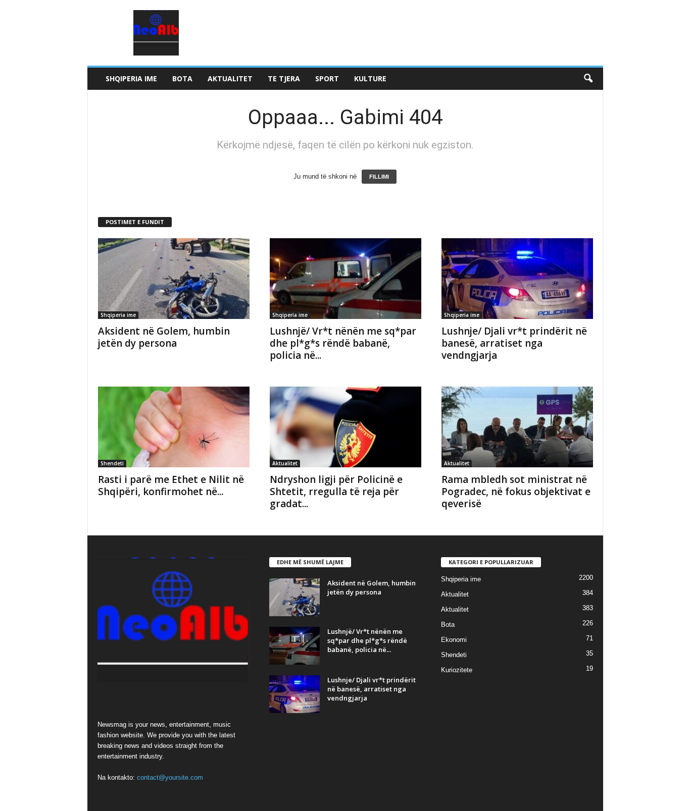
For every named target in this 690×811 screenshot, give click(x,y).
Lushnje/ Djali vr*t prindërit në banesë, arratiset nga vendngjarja (514, 343)
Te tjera (284, 78)
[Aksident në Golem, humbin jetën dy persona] (174, 278)
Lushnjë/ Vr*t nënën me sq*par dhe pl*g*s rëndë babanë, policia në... (343, 343)
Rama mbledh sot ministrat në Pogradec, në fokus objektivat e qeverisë (515, 491)
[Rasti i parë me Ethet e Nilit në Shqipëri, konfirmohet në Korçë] (174, 427)
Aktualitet (230, 78)
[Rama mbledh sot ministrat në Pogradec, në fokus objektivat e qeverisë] (517, 427)
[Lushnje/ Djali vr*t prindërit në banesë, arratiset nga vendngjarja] (517, 278)
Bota (182, 78)
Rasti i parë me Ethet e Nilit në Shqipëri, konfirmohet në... (171, 485)
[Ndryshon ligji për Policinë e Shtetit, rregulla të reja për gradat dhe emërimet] (345, 427)
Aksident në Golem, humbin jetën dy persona (164, 337)
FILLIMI (379, 177)
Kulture (370, 78)
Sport (327, 78)
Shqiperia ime (131, 78)
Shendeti (112, 463)
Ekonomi (454, 639)
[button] (588, 79)
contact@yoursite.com (170, 777)
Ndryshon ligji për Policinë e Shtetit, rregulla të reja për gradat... (336, 491)
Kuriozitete (456, 670)
